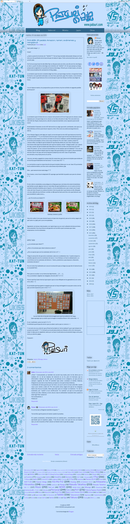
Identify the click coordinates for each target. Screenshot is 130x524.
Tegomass (87, 495)
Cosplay (78, 474)
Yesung (86, 497)
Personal (55, 489)
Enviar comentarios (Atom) (59, 461)
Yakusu (73, 497)
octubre (91, 241)
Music (38, 487)
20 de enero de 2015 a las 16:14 (47, 407)
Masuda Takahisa (77, 484)
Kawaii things (41, 482)
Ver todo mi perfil (92, 57)
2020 (90, 218)
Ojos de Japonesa (94, 396)
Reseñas (32, 492)
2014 (90, 269)
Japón (78, 30)
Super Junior (39, 495)
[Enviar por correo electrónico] (28, 362)
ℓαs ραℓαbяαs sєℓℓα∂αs (95, 370)
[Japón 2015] (40, 470)
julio (90, 249)
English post (103, 474)
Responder (34, 401)
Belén (33, 372)
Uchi (32, 497)
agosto (91, 246)
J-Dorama (86, 477)
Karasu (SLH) (91, 479)
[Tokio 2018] (82, 472)
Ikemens (69, 477)
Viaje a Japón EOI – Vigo (95, 403)
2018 (90, 224)
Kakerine (80, 479)
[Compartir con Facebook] (33, 362)
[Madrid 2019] (28, 472)
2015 (90, 233)
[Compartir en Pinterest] (35, 362)
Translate (100, 457)
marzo (90, 260)
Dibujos (94, 474)
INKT (78, 477)
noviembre (92, 238)
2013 (90, 272)
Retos (40, 492)
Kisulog (73, 482)
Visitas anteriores (95, 95)
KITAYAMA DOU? (86, 482)
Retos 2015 (90, 296)
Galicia (48, 477)
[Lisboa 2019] (50, 470)
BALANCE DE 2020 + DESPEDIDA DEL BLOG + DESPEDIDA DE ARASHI (95, 373)
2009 (90, 284)
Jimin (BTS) (45, 479)
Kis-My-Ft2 (57, 481)
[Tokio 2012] (71, 472)
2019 (90, 221)
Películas (45, 490)
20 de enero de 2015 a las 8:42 (44, 372)
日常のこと (93, 497)
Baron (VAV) (41, 474)
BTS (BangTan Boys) (53, 474)
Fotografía (39, 477)
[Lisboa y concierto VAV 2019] (63, 470)
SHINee (90, 492)
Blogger (71, 511)
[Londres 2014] (89, 470)
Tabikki (60, 494)
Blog (38, 30)
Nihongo (40, 359)
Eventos (29, 477)
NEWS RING (77, 487)
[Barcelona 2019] (29, 470)
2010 (90, 281)
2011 (90, 278)
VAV (60, 497)
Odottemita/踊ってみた (31, 490)
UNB (38, 497)
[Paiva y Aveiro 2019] (39, 472)
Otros (92, 30)
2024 (90, 206)
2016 (90, 230)
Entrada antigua (76, 454)
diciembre (91, 235)
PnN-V (68, 490)
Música (65, 30)
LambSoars (54, 484)
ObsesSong (99, 487)
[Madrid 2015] (100, 470)
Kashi (101, 479)
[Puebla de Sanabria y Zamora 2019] (56, 472)
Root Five (58, 492)
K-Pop (71, 479)
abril (90, 257)
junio (90, 252)
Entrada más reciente (35, 454)
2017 (90, 227)
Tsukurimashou (98, 495)
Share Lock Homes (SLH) (75, 492)
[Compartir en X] (31, 362)
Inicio (57, 454)
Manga (62, 485)
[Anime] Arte (98, 131)
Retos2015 (48, 492)
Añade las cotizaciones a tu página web (95, 433)
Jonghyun (55, 479)
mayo (90, 254)
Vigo (65, 498)
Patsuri (33, 407)
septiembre (92, 243)
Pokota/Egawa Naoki (93, 490)
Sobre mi (51, 30)
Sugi (32, 495)
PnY (77, 489)
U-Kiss (26, 497)
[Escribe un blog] (30, 362)
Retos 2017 (90, 294)
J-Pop (95, 476)
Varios (45, 359)
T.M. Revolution (50, 495)
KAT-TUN (28, 482)
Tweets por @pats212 (93, 361)
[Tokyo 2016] (94, 472)
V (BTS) (43, 497)
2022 (90, 212)
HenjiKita (58, 477)
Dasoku (86, 474)
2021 (90, 215)
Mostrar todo (101, 409)
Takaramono (75, 495)
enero (90, 266)
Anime (32, 474)
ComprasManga (68, 474)
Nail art (51, 487)
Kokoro (44, 485)
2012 (90, 275)
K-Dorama (64, 479)
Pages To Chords (93, 389)
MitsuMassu (95, 445)
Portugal (26, 492)
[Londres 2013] (77, 470)
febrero (91, 263)
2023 (90, 209)
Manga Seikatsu (93, 379)
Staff (97, 492)
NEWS (62, 487)
